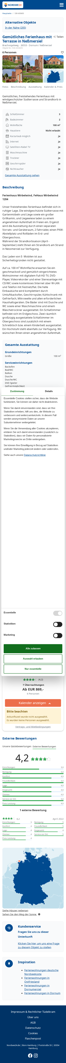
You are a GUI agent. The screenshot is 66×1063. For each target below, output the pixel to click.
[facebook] (30, 1055)
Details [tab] (49, 391)
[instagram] (36, 1055)
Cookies (33, 1033)
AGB (33, 1022)
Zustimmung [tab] (17, 391)
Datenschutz (33, 1028)
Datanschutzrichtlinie (35, 455)
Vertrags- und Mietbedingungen (33, 726)
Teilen (60, 37)
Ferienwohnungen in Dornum (42, 993)
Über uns (33, 1017)
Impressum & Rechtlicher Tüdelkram (33, 1012)
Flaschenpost (33, 1038)
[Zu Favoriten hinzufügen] (62, 52)
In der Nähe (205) (15, 27)
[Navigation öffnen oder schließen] (62, 5)
